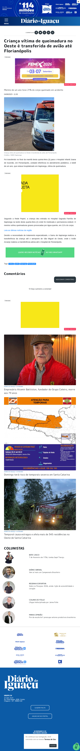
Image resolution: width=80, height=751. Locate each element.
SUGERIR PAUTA (40, 708)
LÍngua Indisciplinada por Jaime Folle (43, 602)
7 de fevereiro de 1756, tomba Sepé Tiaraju (46, 557)
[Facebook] (36, 32)
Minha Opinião (35, 615)
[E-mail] (48, 32)
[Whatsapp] (44, 32)
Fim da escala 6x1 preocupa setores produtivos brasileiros (52, 617)
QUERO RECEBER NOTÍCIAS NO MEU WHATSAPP (40, 252)
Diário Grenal (35, 570)
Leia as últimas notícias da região (18, 230)
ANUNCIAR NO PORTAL (40, 716)
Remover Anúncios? (70, 84)
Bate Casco (34, 555)
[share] (52, 32)
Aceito (53, 746)
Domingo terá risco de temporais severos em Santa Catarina (37, 474)
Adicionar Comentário (65, 279)
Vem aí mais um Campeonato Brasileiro (44, 572)
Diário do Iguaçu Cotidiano (13, 386)
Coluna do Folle (37, 600)
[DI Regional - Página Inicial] (20, 634)
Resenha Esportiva (37, 583)
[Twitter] (40, 32)
